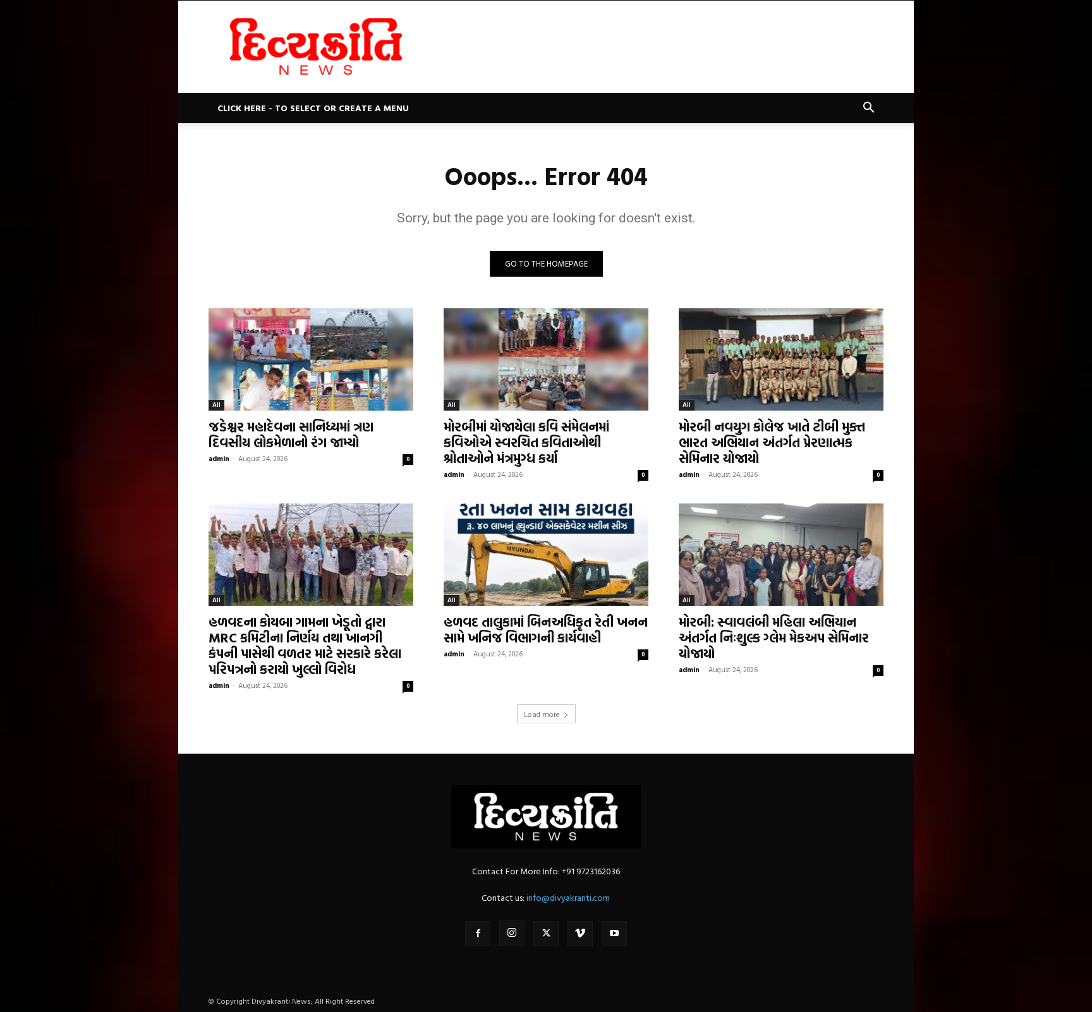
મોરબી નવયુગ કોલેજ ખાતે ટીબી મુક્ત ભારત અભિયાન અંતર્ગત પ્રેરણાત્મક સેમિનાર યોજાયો (772, 442)
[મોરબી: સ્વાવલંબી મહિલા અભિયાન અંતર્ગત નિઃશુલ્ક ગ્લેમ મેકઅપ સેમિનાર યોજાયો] (781, 554)
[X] (546, 933)
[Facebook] (477, 933)
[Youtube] (614, 933)
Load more (542, 714)
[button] (868, 109)
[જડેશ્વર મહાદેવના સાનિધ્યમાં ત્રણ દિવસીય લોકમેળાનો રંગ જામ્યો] (311, 359)
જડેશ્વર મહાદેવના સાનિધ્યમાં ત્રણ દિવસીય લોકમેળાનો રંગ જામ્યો (291, 434)
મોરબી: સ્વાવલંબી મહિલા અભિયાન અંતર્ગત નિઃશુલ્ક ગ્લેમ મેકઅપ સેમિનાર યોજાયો (774, 637)
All (216, 404)
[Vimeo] (580, 933)
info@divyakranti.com (568, 897)
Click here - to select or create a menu (313, 107)
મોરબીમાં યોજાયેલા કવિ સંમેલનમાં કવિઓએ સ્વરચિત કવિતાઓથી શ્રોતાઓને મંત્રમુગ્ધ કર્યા (526, 442)
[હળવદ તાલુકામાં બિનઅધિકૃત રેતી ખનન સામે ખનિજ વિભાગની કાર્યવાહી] (546, 554)
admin (219, 459)
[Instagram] (512, 933)
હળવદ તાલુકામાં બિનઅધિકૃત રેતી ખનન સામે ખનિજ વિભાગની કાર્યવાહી (546, 629)
